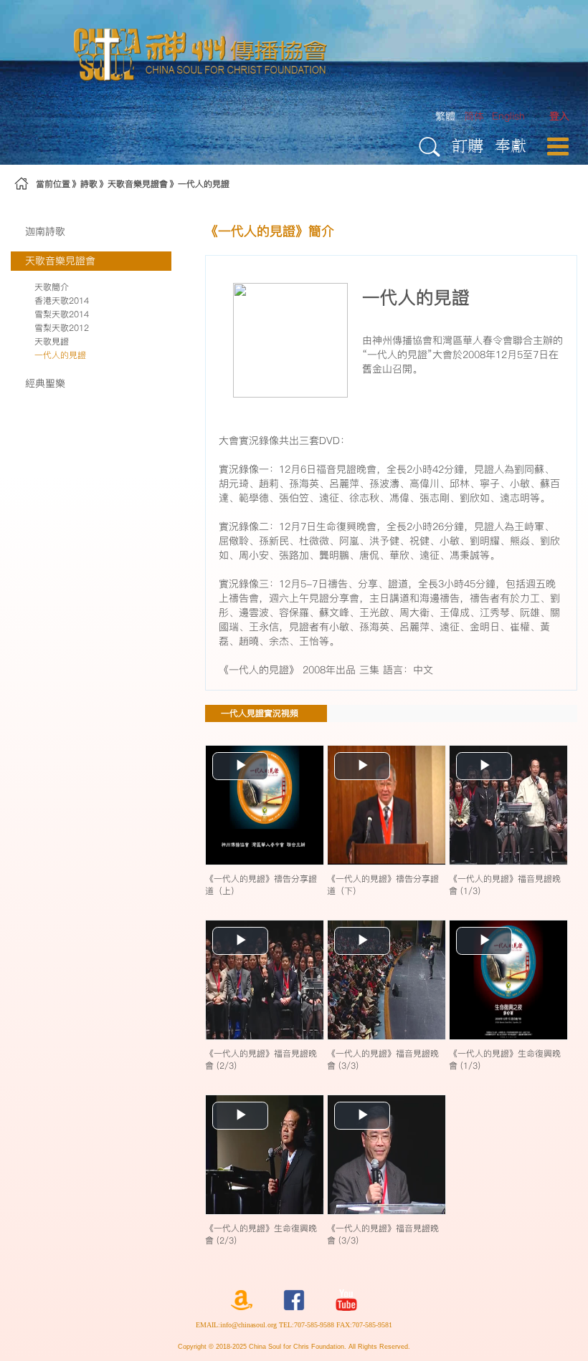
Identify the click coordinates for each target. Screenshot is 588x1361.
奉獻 (510, 145)
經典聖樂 (45, 383)
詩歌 (89, 184)
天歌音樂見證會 (138, 184)
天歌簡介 (51, 287)
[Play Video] (264, 804)
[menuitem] (559, 116)
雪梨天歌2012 (61, 328)
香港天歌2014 (61, 300)
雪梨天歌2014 (61, 314)
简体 (474, 116)
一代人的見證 (203, 184)
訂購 (467, 145)
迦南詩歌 (45, 231)
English (508, 116)
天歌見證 (51, 341)
